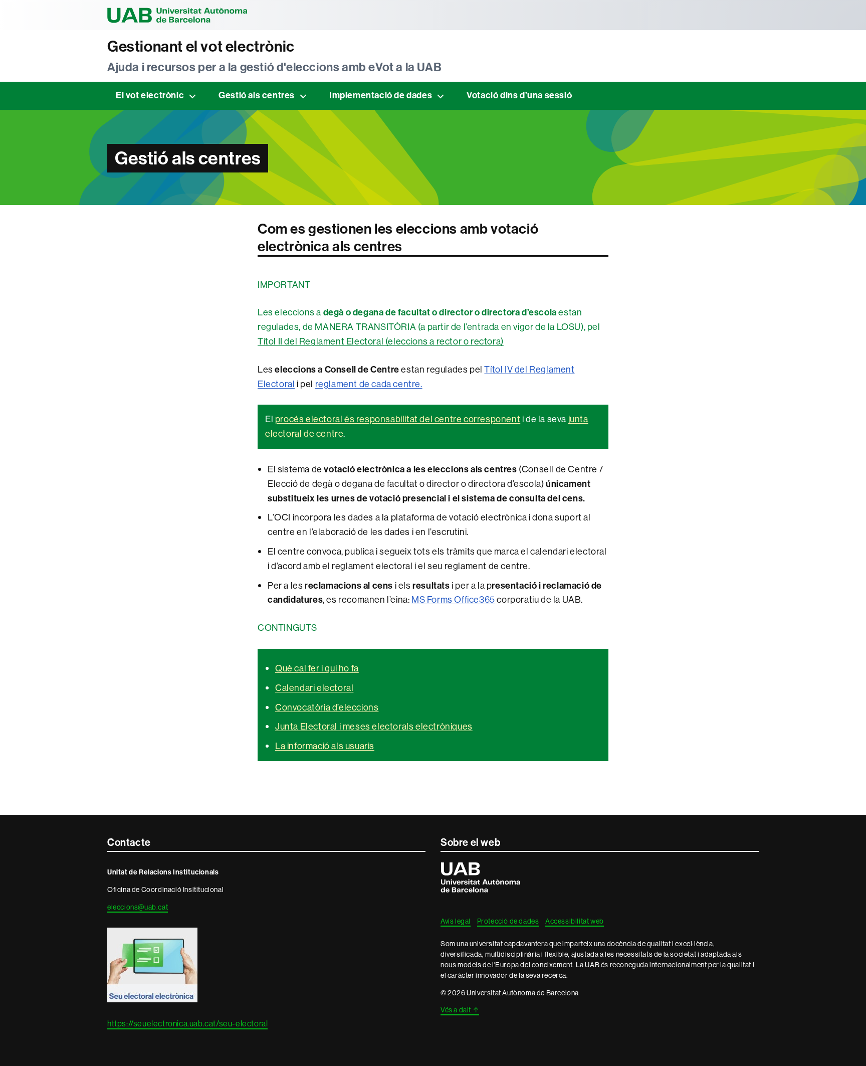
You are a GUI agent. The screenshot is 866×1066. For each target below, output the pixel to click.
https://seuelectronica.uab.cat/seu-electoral (187, 1023)
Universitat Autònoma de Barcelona (177, 15)
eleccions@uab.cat (137, 907)
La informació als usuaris (324, 746)
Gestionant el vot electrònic (201, 47)
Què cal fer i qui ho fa (317, 668)
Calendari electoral (314, 687)
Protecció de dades (508, 921)
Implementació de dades (380, 95)
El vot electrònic (150, 95)
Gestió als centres (257, 95)
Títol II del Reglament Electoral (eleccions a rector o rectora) (381, 341)
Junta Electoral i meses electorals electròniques (374, 726)
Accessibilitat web (574, 921)
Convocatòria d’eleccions (326, 707)
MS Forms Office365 (453, 599)
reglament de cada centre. (368, 384)
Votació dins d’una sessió (519, 95)
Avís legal (456, 921)
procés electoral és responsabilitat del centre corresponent (397, 419)
